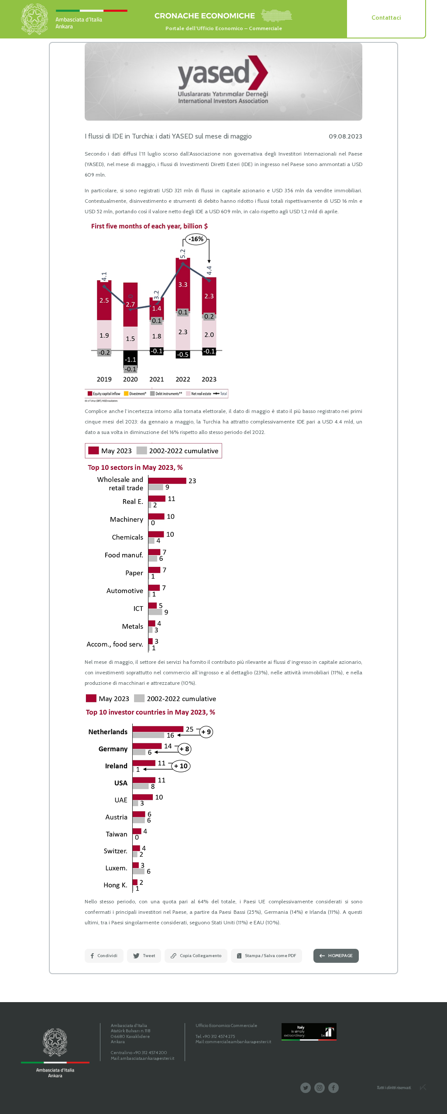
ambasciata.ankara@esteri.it (147, 1058)
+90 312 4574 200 (150, 1052)
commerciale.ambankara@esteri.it (238, 1042)
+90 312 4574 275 (219, 1036)
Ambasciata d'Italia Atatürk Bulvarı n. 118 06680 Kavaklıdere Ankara (131, 1034)
